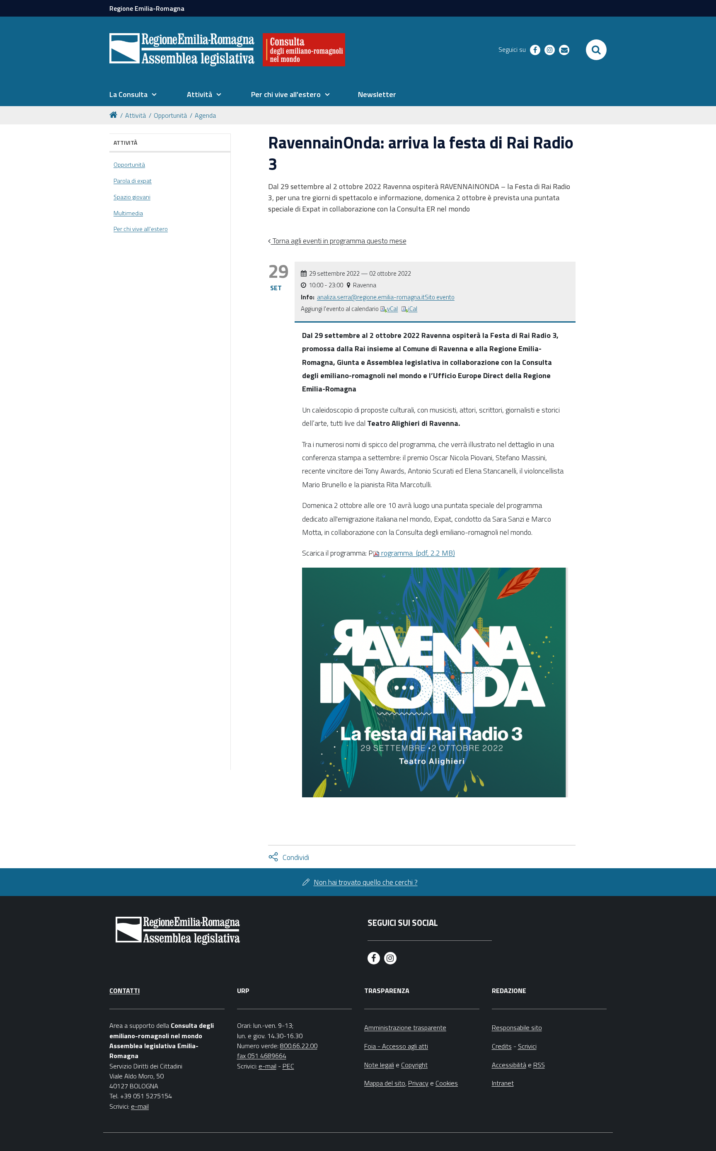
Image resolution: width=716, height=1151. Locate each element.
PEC (288, 1066)
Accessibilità (509, 1065)
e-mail (140, 1106)
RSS (539, 1065)
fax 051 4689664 (261, 1056)
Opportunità (170, 115)
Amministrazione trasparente (405, 1027)
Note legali (379, 1065)
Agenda (205, 115)
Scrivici (527, 1046)
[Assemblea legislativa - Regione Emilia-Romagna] (181, 49)
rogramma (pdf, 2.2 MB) (417, 553)
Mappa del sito (384, 1083)
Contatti (124, 991)
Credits (502, 1046)
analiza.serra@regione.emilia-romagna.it (371, 297)
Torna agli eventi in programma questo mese (338, 240)
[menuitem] (133, 94)
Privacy (418, 1083)
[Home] (114, 114)
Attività (135, 115)
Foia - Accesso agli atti (396, 1046)
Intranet (503, 1083)
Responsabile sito (517, 1027)
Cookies (446, 1083)
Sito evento (440, 297)
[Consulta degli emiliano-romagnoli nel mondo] (304, 49)
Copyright (414, 1065)
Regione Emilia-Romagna (146, 8)
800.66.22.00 (298, 1046)
